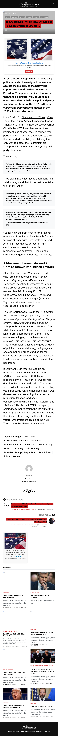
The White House (44, 17)
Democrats (29, 444)
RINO (7, 456)
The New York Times (33, 117)
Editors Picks (14, 524)
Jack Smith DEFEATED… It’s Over (42, 706)
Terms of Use (11, 731)
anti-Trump (29, 436)
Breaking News (34, 665)
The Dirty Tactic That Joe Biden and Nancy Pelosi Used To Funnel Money (42, 671)
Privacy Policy (46, 731)
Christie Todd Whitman (16, 440)
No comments (15, 511)
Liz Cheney (17, 448)
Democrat (36, 440)
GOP (6, 448)
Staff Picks (22, 17)
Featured (8, 17)
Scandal (25, 509)
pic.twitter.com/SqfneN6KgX (16, 219)
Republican (30, 452)
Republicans (45, 452)
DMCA (17, 731)
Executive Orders (14, 509)
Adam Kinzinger (12, 436)
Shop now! (17, 556)
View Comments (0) (29, 491)
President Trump (13, 452)
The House (29, 17)
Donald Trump (45, 444)
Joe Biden (22, 200)
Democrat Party (12, 444)
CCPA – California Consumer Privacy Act (31, 731)
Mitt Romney (32, 448)
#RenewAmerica (12, 212)
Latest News (14, 17)
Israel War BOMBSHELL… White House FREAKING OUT (42, 633)
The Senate (36, 17)
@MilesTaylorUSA (36, 217)
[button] (4, 4)
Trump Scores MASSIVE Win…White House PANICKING (14, 706)
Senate (16, 456)
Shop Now (29, 71)
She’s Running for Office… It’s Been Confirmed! (13, 596)
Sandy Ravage (29, 479)
